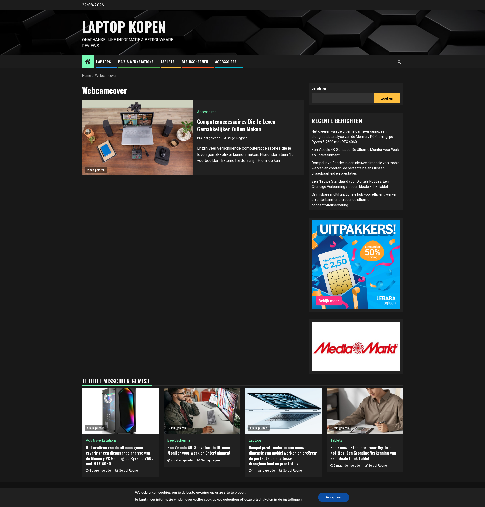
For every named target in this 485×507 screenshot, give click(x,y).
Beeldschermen (195, 61)
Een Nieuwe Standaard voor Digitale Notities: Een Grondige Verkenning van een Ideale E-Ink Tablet (363, 453)
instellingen (292, 499)
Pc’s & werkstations (135, 61)
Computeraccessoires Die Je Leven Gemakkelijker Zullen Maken (236, 125)
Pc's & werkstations (101, 440)
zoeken (319, 88)
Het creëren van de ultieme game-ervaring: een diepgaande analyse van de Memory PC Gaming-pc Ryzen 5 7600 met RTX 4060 (352, 136)
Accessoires (225, 61)
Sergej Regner (237, 138)
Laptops (103, 61)
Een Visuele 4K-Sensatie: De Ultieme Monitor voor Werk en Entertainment (199, 450)
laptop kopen (123, 26)
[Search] (399, 62)
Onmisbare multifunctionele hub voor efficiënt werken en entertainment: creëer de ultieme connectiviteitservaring (354, 199)
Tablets (167, 61)
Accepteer (334, 497)
